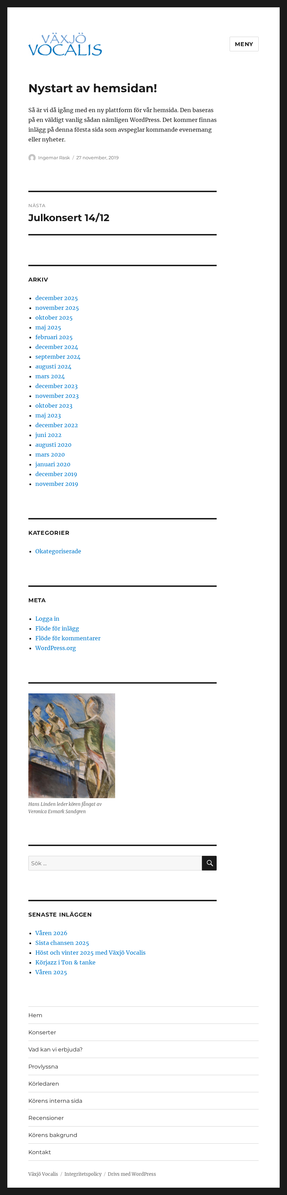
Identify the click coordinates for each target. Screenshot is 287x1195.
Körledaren (43, 1083)
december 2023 (56, 385)
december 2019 (56, 474)
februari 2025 (54, 337)
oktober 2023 (53, 405)
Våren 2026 (51, 933)
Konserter (42, 1032)
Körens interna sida (55, 1101)
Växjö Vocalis (43, 1174)
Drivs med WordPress (132, 1174)
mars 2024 (50, 376)
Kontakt (39, 1152)
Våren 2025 (51, 972)
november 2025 (57, 307)
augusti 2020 (53, 444)
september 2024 (57, 356)
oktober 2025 (54, 317)
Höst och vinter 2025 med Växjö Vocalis (90, 952)
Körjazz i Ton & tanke (65, 962)
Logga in (47, 618)
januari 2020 (52, 464)
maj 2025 (48, 327)
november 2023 (57, 395)
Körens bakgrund (52, 1135)
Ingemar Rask (54, 157)
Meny (244, 44)
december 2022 (56, 425)
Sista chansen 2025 (62, 942)
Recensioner (46, 1118)
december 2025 (56, 297)
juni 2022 (48, 434)
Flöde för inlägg (57, 628)
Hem (35, 1015)
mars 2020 (50, 454)
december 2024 (56, 346)
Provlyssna (43, 1066)
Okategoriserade (58, 551)
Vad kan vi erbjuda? (55, 1049)
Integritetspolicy (83, 1174)
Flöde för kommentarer (67, 638)
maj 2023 (48, 415)
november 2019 (56, 483)
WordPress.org (55, 647)
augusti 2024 (53, 366)
